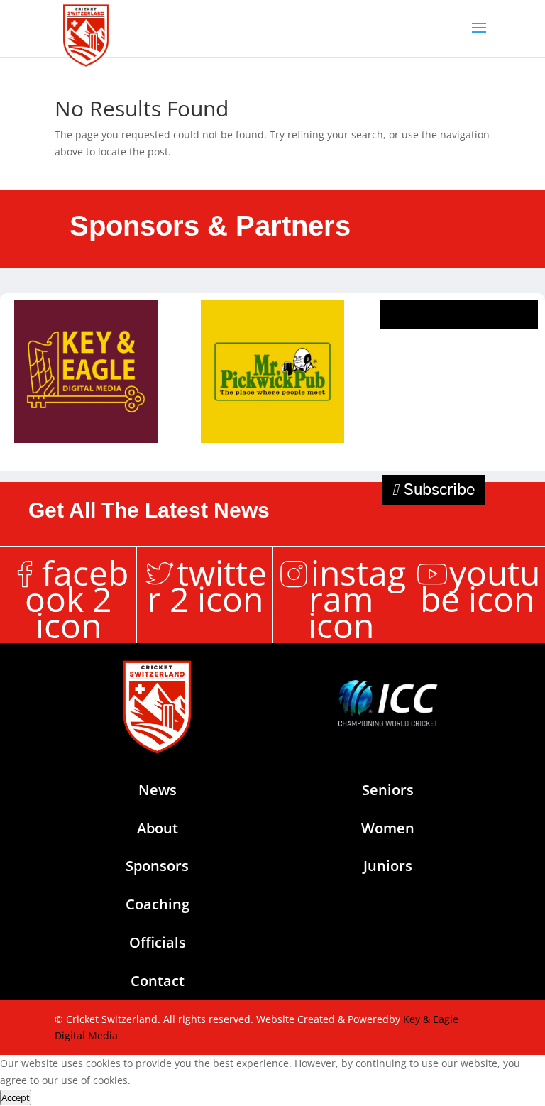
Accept (15, 1097)
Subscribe (439, 490)
